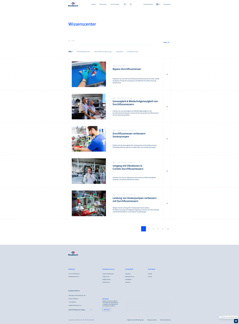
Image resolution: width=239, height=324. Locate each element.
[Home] (73, 4)
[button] (70, 51)
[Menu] (131, 4)
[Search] (125, 4)
